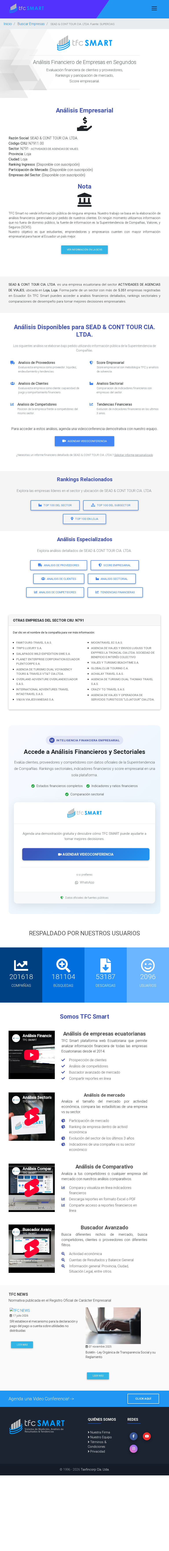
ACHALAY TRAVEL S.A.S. (107, 674)
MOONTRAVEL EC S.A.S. (107, 642)
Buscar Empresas (31, 24)
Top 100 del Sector (57, 505)
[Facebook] (134, 1436)
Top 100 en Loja (86, 519)
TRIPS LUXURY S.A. (29, 648)
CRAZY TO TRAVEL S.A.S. (108, 689)
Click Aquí (143, 1398)
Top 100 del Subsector (113, 505)
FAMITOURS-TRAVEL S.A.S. (34, 642)
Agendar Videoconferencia (87, 441)
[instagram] (134, 1449)
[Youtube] (147, 1436)
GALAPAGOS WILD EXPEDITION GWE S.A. (43, 654)
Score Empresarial (117, 565)
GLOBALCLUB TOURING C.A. (110, 668)
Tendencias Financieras (117, 592)
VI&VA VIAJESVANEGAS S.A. (35, 699)
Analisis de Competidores (57, 592)
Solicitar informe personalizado (133, 455)
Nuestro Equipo (100, 1437)
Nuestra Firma (99, 1432)
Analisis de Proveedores (61, 565)
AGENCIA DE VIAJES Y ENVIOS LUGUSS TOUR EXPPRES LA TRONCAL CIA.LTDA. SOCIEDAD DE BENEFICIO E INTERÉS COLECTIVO (122, 652)
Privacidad (97, 1451)
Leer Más (22, 1344)
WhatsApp (87, 882)
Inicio (8, 24)
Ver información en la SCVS (84, 249)
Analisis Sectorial (114, 579)
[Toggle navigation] (154, 8)
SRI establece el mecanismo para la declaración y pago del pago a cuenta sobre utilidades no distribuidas (44, 1326)
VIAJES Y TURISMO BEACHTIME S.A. (115, 662)
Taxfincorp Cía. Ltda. (95, 1469)
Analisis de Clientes (61, 579)
